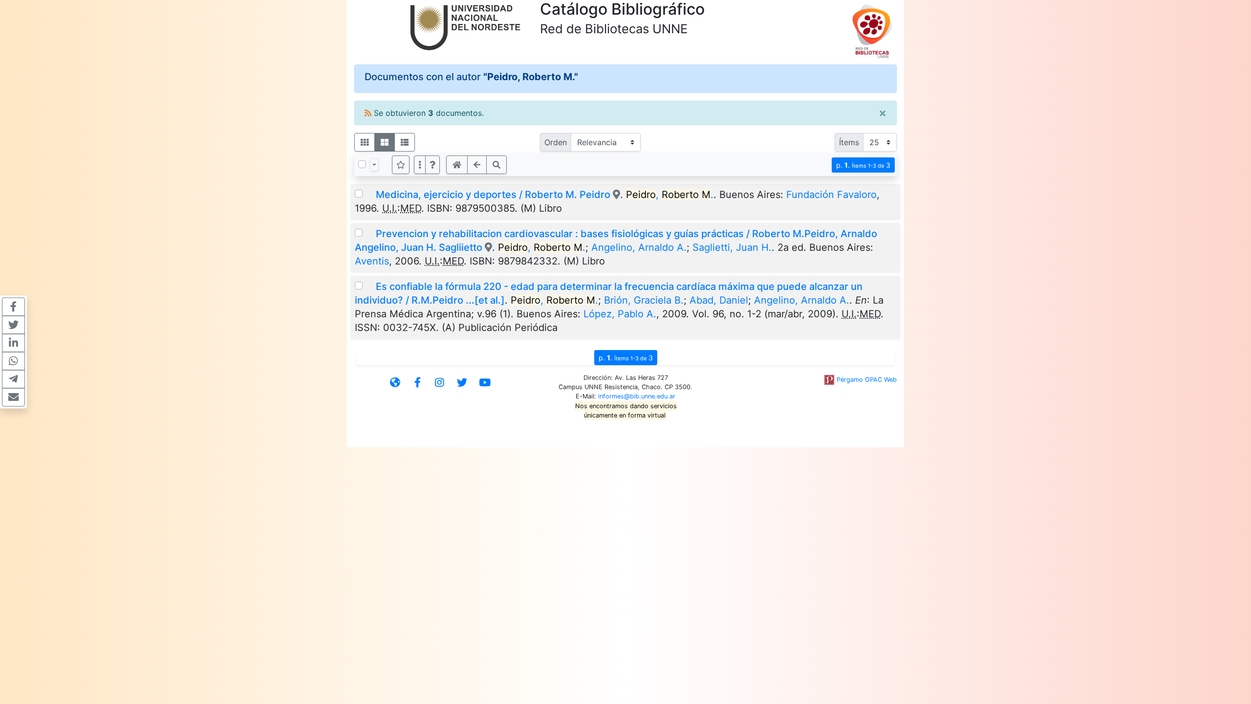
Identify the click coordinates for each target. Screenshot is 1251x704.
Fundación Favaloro (831, 194)
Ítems (849, 142)
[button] (432, 164)
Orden (555, 142)
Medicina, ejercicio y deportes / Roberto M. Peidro (493, 194)
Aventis (372, 261)
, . (669, 194)
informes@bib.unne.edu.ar (636, 396)
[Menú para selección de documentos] (374, 164)
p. (863, 165)
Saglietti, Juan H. (732, 247)
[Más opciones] (420, 164)
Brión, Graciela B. (644, 300)
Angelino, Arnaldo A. (639, 247)
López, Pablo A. (619, 314)
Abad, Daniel (719, 300)
